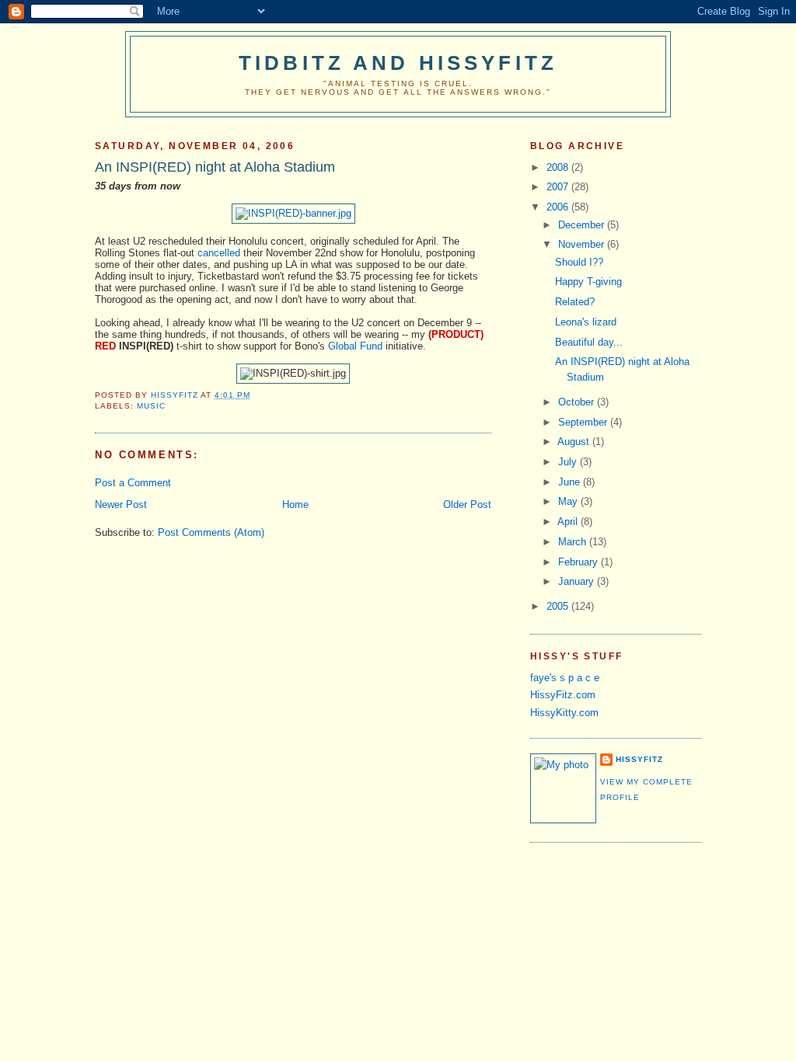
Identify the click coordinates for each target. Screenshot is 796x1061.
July (569, 462)
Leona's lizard (585, 322)
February (579, 562)
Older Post (467, 504)
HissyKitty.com (564, 712)
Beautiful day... (589, 342)
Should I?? (579, 262)
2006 (558, 207)
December (582, 225)
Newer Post (121, 504)
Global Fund (355, 346)
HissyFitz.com (562, 695)
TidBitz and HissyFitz (398, 63)
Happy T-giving (588, 281)
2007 (558, 187)
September (584, 422)
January (577, 581)
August (574, 441)
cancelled (218, 253)
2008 (558, 167)
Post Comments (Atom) (211, 532)
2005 (558, 606)
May (569, 501)
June (570, 482)
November (582, 244)
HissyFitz (639, 759)
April (569, 521)
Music (151, 406)
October (577, 402)
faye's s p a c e (564, 678)
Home (295, 504)
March (573, 542)
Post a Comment (133, 483)
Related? (575, 302)
